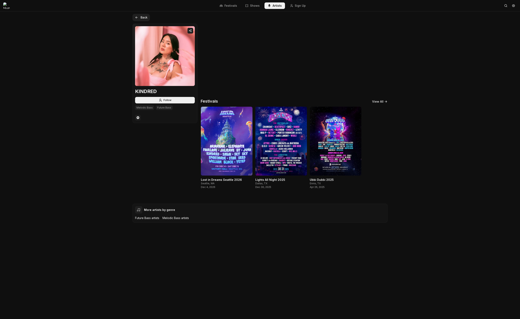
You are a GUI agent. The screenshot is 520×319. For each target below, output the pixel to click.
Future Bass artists (147, 218)
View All (378, 101)
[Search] (506, 5)
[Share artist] (190, 31)
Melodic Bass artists (175, 218)
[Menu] (513, 5)
